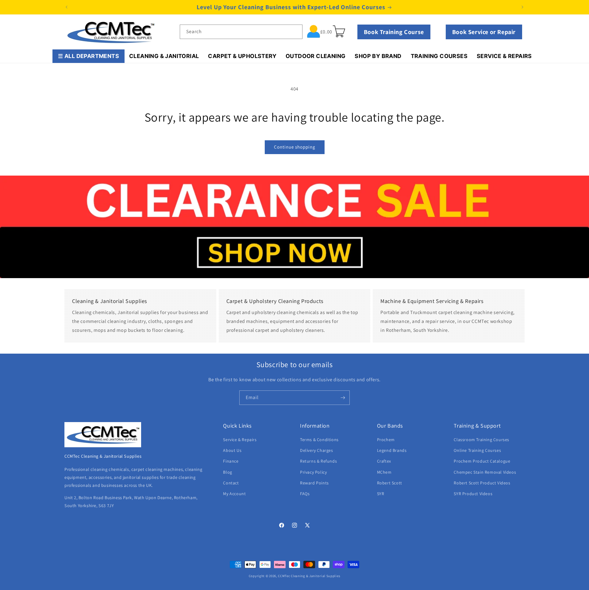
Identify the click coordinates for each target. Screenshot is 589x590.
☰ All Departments (88, 56)
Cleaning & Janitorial (164, 56)
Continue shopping (294, 147)
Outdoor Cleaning (315, 56)
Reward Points (314, 483)
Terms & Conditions (319, 439)
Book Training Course (394, 32)
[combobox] (241, 32)
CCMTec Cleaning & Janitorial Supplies (309, 576)
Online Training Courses (477, 450)
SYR (380, 493)
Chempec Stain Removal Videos (485, 472)
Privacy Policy (313, 472)
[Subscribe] (342, 397)
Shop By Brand (378, 56)
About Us (232, 450)
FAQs (305, 493)
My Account (234, 493)
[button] (339, 31)
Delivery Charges (316, 450)
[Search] (295, 31)
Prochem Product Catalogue (482, 461)
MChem (384, 472)
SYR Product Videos (473, 493)
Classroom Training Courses (481, 439)
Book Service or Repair (484, 32)
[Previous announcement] (66, 7)
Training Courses (439, 56)
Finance (230, 461)
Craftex (384, 461)
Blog (227, 472)
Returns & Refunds (318, 461)
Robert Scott (389, 483)
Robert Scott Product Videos (482, 483)
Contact (231, 483)
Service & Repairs (504, 56)
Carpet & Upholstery (242, 56)
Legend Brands (392, 450)
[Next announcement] (522, 7)
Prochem (386, 439)
